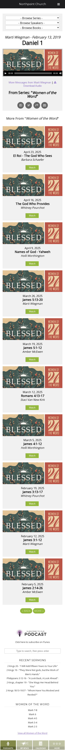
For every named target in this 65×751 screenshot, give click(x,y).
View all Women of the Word (32, 733)
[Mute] (60, 73)
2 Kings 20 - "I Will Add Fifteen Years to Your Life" (32, 666)
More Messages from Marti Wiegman (30, 82)
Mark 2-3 (32, 726)
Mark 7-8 (32, 710)
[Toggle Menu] (58, 4)
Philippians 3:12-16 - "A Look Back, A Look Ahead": (32, 678)
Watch (32, 167)
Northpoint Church (32, 4)
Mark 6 (32, 714)
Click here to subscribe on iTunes (32, 642)
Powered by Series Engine (32, 620)
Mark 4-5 (32, 718)
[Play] (5, 73)
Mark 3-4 (32, 722)
